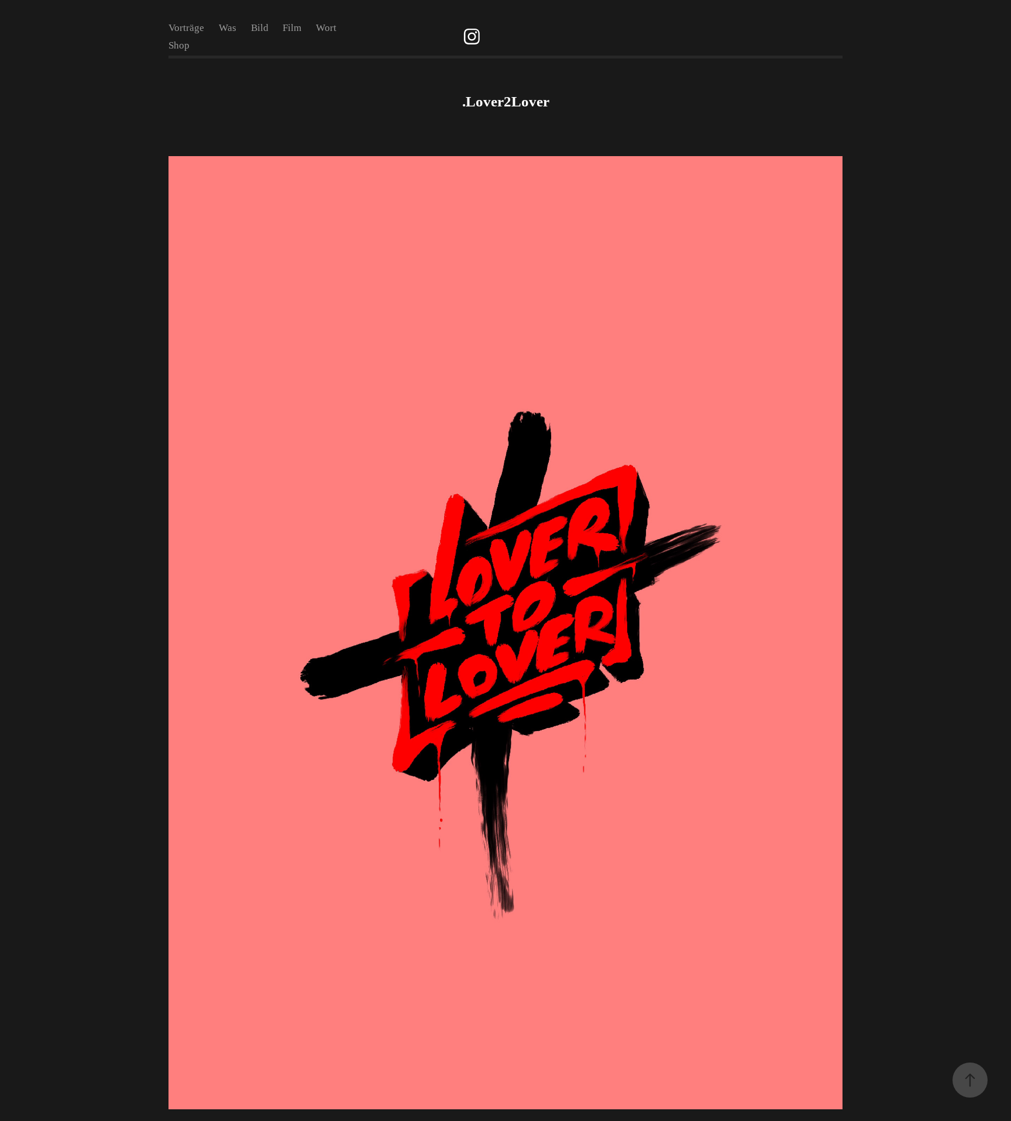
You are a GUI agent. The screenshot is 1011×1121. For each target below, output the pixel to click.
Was (227, 27)
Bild (260, 27)
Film (292, 27)
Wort (326, 27)
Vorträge (186, 27)
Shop (179, 45)
